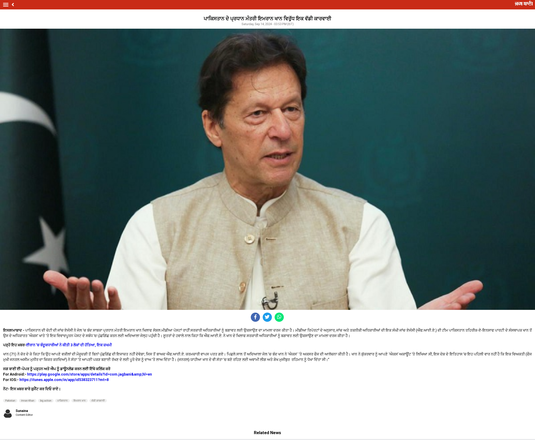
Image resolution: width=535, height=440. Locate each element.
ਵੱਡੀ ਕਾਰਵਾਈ (98, 400)
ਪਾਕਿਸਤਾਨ (62, 400)
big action (45, 400)
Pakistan (10, 400)
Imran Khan (27, 400)
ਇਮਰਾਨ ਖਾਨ (80, 400)
